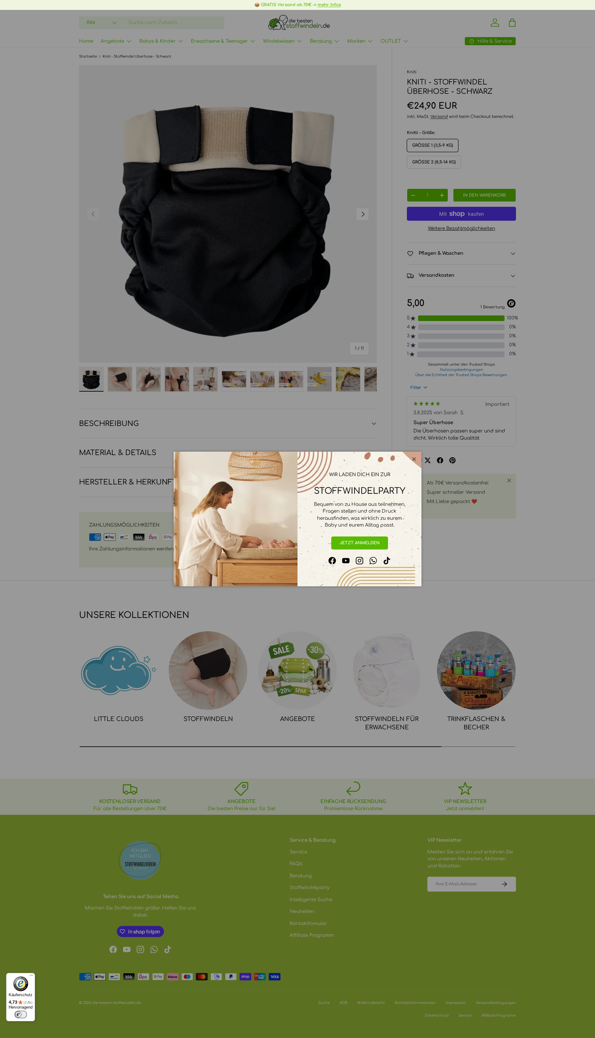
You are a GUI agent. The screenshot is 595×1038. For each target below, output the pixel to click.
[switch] (21, 1014)
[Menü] (31, 976)
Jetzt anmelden (360, 543)
